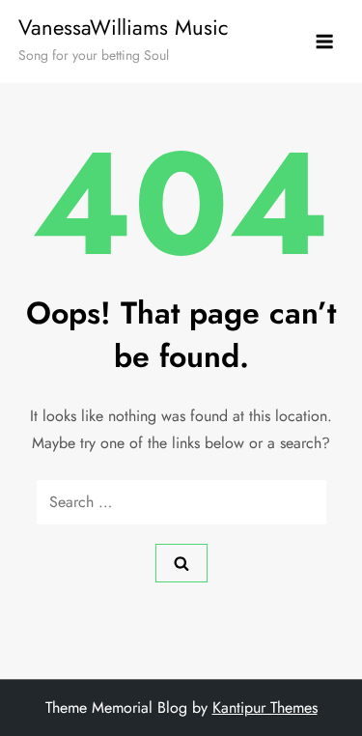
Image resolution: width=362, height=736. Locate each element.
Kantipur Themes (265, 707)
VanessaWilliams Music (123, 27)
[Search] (181, 563)
